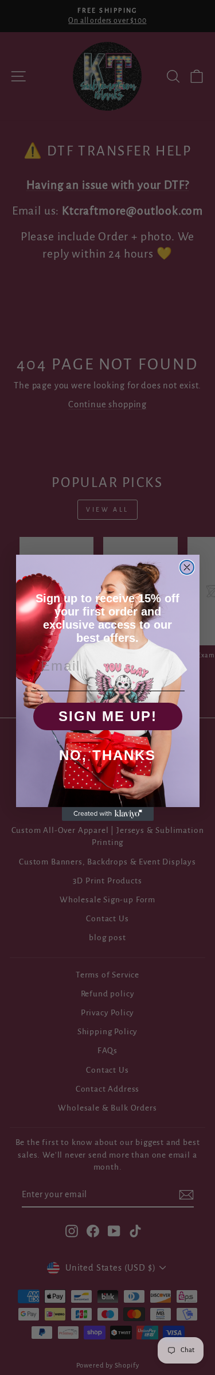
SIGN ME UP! (107, 716)
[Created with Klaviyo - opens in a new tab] (108, 814)
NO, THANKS (107, 755)
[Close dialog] (187, 567)
